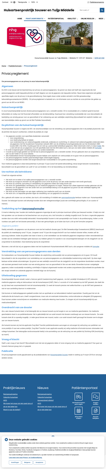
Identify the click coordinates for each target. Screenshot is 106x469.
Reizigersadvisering (10, 394)
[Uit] (15, 2)
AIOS (5, 400)
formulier (96, 247)
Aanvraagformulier (33, 208)
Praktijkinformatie (34, 19)
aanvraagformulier (68, 198)
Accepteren (39, 462)
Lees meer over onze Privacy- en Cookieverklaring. (25, 457)
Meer (101, 19)
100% (33, 2)
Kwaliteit (72, 19)
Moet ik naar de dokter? (11, 410)
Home (19, 19)
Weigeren (27, 462)
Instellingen (15, 462)
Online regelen (87, 19)
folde (99, 146)
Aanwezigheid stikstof (45, 400)
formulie (98, 148)
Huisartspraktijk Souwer (59, 355)
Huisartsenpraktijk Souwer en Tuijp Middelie (39, 10)
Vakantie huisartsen (10, 397)
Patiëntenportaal (56, 19)
